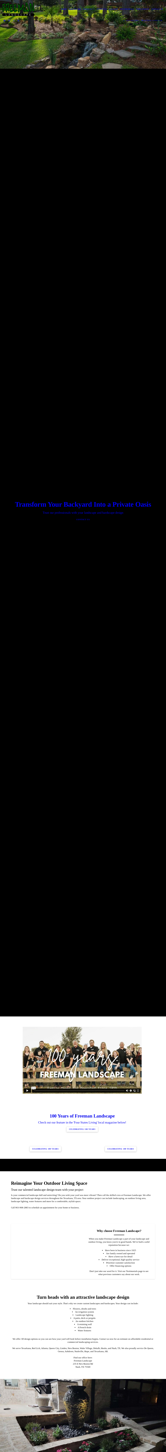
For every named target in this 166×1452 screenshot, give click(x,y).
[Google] (14, 20)
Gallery (113, 9)
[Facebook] (4, 20)
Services (87, 9)
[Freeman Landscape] (18, 9)
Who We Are (75, 9)
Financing (102, 9)
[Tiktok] (18, 20)
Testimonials (127, 9)
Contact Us (157, 9)
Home (64, 9)
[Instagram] (9, 20)
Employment (142, 9)
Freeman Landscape (152, 20)
